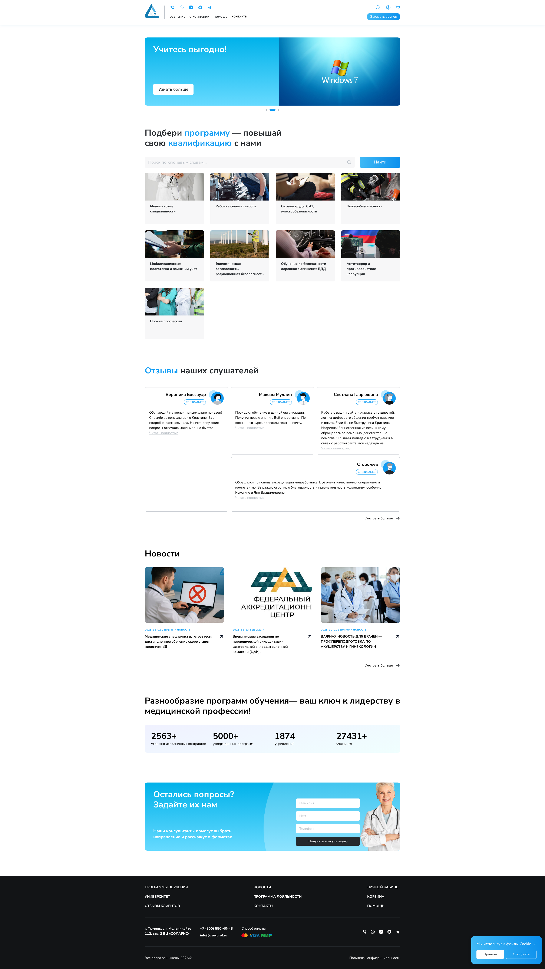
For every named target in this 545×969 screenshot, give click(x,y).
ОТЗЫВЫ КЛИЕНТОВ (162, 906)
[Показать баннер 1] (266, 110)
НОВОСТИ (262, 887)
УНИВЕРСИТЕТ (157, 896)
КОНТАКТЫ (263, 906)
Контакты (240, 16)
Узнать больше (173, 89)
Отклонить (521, 954)
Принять (490, 954)
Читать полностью (163, 433)
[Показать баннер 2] (272, 110)
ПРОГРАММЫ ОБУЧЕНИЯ (166, 887)
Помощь (220, 17)
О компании (199, 17)
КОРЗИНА (375, 896)
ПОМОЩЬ (375, 906)
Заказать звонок (383, 16)
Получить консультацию (327, 841)
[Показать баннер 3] (278, 110)
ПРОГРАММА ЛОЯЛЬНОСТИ (278, 896)
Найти (380, 162)
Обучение (177, 17)
